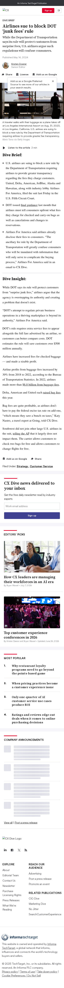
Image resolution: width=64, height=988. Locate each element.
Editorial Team (10, 875)
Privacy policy (10, 971)
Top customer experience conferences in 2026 (25, 635)
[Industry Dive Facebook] (12, 850)
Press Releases (11, 900)
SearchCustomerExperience (45, 914)
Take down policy (47, 971)
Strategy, (23, 466)
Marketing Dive (37, 903)
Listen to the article (22, 147)
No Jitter (34, 909)
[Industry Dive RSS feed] (25, 850)
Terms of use (27, 971)
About (6, 870)
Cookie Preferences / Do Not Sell (21, 975)
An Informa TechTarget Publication (32, 3)
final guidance (29, 205)
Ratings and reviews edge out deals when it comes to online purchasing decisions (33, 718)
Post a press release (26, 822)
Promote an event (39, 884)
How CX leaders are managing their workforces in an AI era (29, 579)
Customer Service (41, 466)
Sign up (48, 10)
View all (8, 822)
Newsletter (8, 885)
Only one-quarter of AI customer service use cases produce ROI (32, 701)
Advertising (35, 873)
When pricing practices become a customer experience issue (35, 685)
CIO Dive (34, 898)
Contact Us (8, 880)
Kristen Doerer (19, 63)
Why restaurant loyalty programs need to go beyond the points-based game (33, 669)
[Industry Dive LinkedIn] (5, 850)
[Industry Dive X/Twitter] (18, 850)
